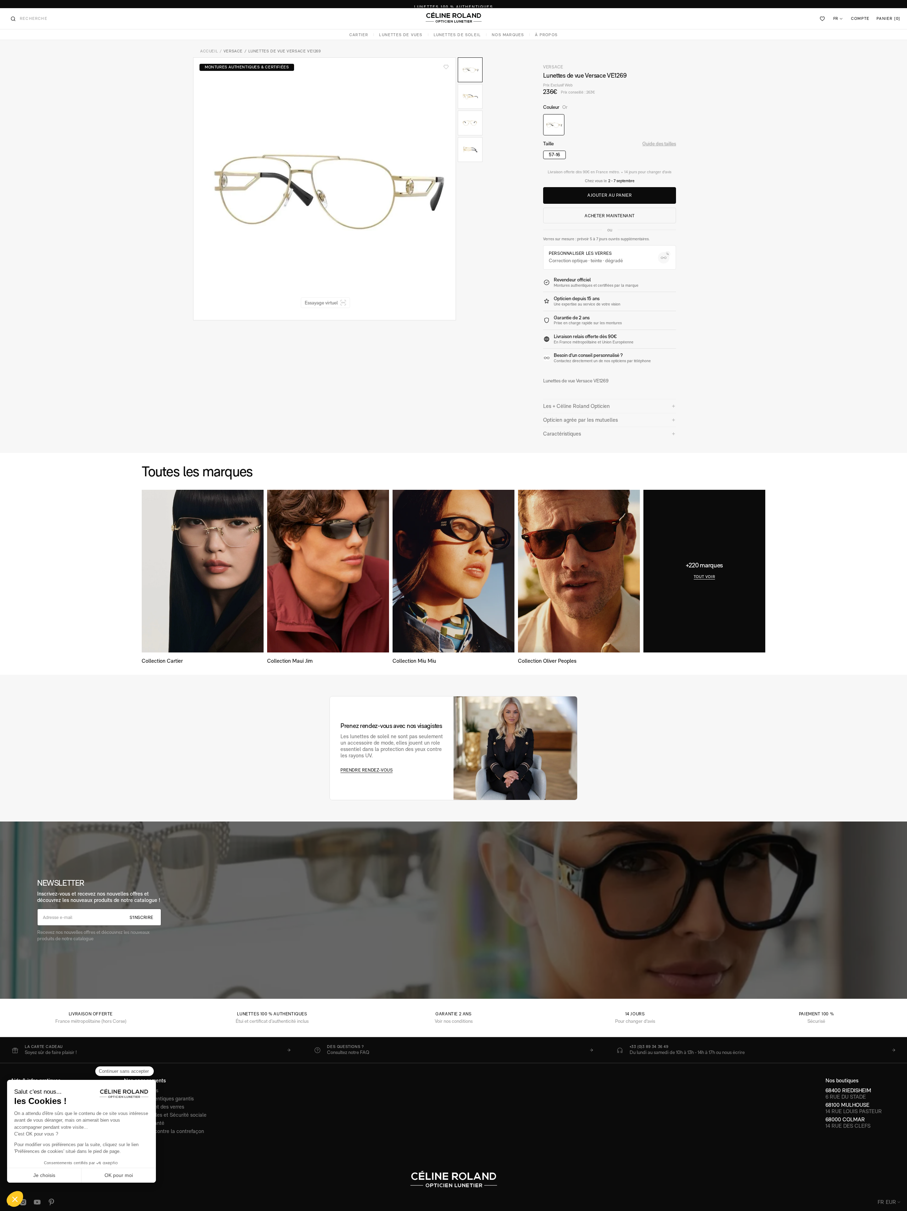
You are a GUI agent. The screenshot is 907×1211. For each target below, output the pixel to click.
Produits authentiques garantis (159, 1098)
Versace (233, 51)
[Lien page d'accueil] (453, 17)
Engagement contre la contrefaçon (164, 1131)
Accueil (209, 51)
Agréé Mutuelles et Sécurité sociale (165, 1115)
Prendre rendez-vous (366, 770)
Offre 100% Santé (144, 1123)
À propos (546, 35)
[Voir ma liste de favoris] (822, 19)
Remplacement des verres (154, 1107)
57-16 (554, 154)
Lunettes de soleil (457, 35)
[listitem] (151, 1050)
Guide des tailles (659, 143)
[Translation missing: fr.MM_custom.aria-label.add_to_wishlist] (446, 67)
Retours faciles (141, 1090)
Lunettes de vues (400, 35)
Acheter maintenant (610, 215)
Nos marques (508, 35)
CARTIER (358, 35)
